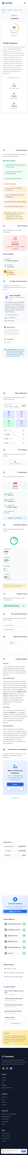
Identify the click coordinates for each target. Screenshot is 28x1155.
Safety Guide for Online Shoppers (15, 976)
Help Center (5, 1119)
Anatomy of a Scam (11, 968)
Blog (3, 1099)
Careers (4, 1102)
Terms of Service (6, 1136)
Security (4, 1141)
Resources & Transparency (9, 1114)
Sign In (16, 784)
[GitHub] (7, 1068)
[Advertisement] (14, 132)
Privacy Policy (6, 1133)
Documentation (6, 1116)
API (3, 1082)
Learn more (8, 1152)
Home (4, 10)
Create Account (16, 789)
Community (5, 1121)
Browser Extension (7, 1087)
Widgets (4, 1085)
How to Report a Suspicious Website (15, 972)
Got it (23, 1151)
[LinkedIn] (11, 1068)
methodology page (15, 356)
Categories (10, 10)
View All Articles (15, 1023)
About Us (4, 1097)
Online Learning (18, 10)
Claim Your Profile (16, 911)
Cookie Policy (6, 1138)
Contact (4, 1104)
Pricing (4, 1080)
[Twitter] (3, 1068)
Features (4, 1077)
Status (3, 1124)
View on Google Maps (16, 518)
